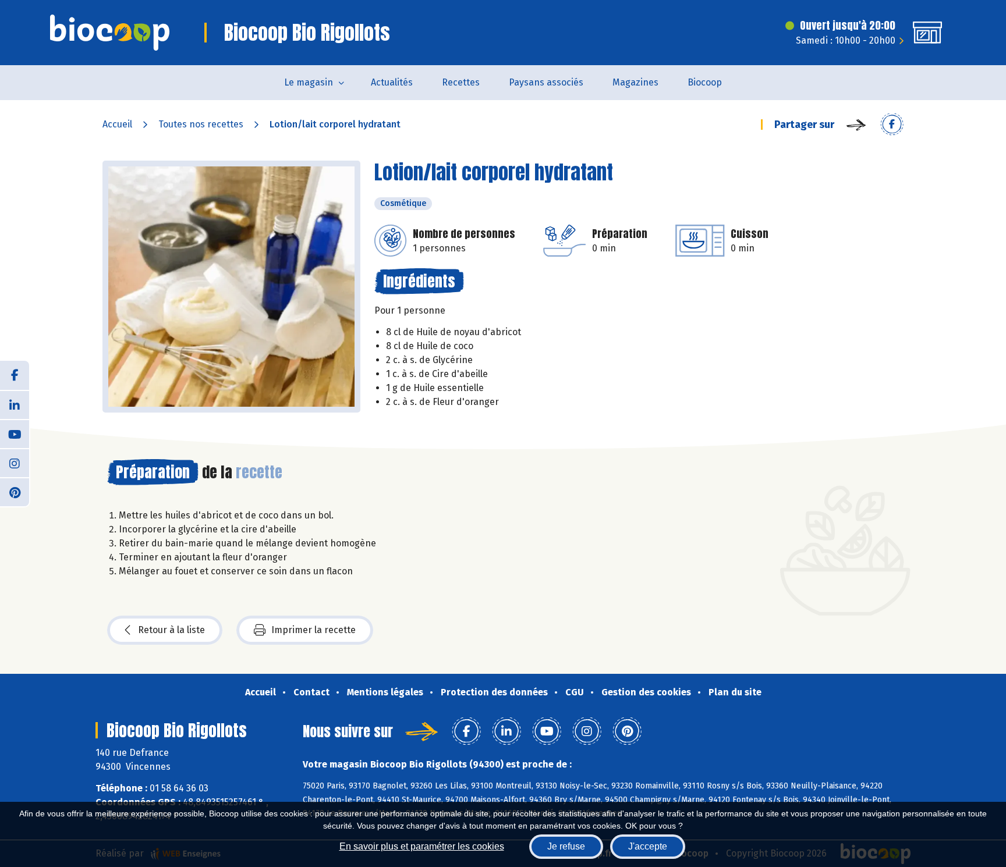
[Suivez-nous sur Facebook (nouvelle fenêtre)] (14, 375)
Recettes (461, 82)
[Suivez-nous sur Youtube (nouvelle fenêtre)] (14, 433)
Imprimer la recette (313, 629)
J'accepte (647, 846)
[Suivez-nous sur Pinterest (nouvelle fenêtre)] (14, 491)
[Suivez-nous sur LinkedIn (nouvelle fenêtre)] (14, 404)
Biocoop (705, 82)
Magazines (635, 82)
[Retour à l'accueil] (109, 33)
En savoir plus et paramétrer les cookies (421, 846)
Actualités (392, 82)
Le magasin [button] (308, 82)
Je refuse (566, 846)
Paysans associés (546, 82)
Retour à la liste (171, 629)
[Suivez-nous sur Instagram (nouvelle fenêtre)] (14, 462)
